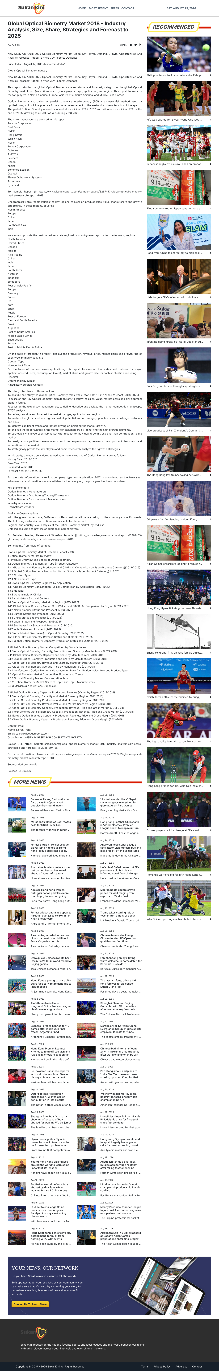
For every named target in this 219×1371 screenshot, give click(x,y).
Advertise (181, 1366)
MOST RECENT (98, 8)
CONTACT (127, 8)
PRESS (115, 8)
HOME (82, 8)
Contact (197, 1366)
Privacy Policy (162, 1366)
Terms (144, 1366)
